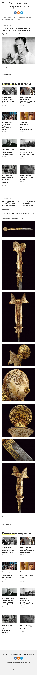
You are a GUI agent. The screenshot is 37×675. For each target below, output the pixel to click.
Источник (5, 67)
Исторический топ (18, 670)
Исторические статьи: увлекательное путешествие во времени (18, 664)
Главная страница (7, 17)
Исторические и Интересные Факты (18, 5)
